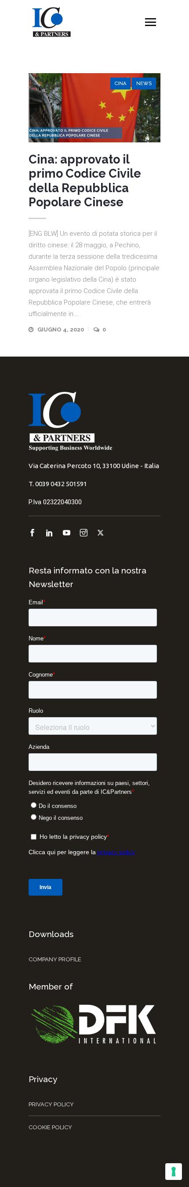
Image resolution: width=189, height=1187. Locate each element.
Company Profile (55, 959)
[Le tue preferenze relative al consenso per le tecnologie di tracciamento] (173, 1171)
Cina (120, 83)
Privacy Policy (51, 1104)
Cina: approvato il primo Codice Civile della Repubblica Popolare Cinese (85, 181)
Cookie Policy (50, 1127)
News (144, 83)
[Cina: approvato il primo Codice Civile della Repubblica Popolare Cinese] (94, 107)
